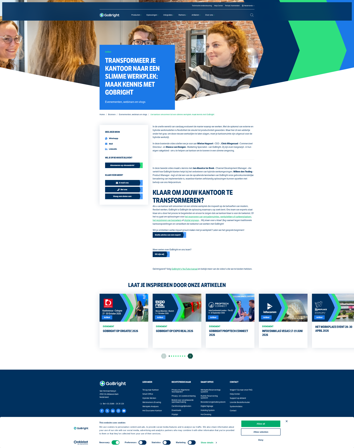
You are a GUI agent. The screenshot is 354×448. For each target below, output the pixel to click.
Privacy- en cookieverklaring (184, 396)
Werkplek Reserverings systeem (211, 391)
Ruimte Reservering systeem (209, 397)
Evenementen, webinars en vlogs (133, 114)
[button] (169, 356)
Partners (182, 15)
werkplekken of (227, 216)
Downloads (176, 410)
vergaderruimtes (211, 216)
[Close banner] (287, 421)
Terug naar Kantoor (150, 390)
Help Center (235, 394)
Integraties (167, 15)
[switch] (142, 442)
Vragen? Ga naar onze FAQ (241, 390)
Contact (233, 411)
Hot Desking (206, 415)
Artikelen (195, 15)
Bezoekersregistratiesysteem (213, 402)
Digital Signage (207, 406)
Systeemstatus (236, 406)
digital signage (191, 220)
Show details (207, 442)
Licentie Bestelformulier (240, 402)
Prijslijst (175, 415)
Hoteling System (208, 410)
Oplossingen (151, 15)
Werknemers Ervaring (151, 402)
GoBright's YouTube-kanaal (184, 269)
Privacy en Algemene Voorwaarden (181, 391)
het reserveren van (194, 216)
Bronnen (112, 114)
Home (102, 114)
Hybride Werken (149, 398)
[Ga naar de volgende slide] (190, 356)
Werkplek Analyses (150, 406)
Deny (260, 440)
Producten (135, 15)
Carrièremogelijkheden (181, 406)
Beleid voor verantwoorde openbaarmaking (183, 401)
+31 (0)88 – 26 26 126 (115, 404)
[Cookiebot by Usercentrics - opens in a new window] (81, 443)
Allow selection (260, 432)
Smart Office (147, 394)
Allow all (261, 424)
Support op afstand (238, 398)
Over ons (209, 15)
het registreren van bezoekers (167, 220)
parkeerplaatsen (243, 216)
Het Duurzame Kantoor (152, 411)
